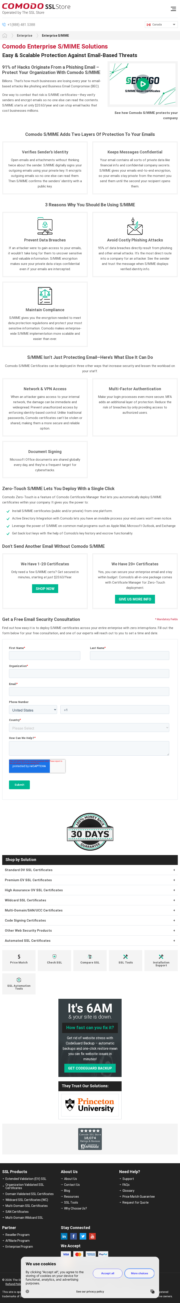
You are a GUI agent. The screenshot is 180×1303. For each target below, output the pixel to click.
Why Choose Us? (75, 1208)
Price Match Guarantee (138, 1197)
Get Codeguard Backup (90, 1068)
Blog (67, 1191)
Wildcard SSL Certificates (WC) (26, 1200)
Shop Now (45, 588)
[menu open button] (173, 8)
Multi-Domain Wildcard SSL (24, 1218)
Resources (71, 1197)
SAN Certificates (17, 1212)
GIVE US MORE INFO (135, 599)
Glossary (128, 1191)
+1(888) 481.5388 (21, 24)
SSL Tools (71, 1202)
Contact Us (72, 1185)
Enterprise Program (19, 1247)
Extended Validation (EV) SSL (25, 1179)
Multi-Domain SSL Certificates (26, 1206)
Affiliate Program (17, 1241)
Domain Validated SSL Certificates (29, 1194)
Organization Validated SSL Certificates (24, 1186)
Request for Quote (135, 1202)
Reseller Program (17, 1235)
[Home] (4, 35)
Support (128, 1179)
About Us (70, 1179)
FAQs (126, 1185)
